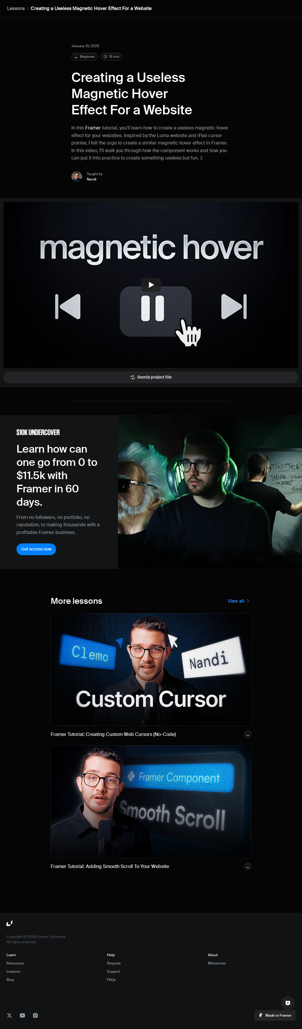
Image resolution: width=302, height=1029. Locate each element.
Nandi (91, 179)
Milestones (217, 963)
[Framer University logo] (10, 923)
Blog (10, 979)
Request (114, 963)
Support (113, 971)
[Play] (151, 285)
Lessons (16, 8)
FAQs (111, 979)
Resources (15, 963)
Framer (93, 128)
